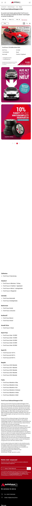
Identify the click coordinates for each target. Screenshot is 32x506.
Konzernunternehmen (16, 473)
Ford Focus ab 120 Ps (9, 352)
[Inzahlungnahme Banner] (16, 84)
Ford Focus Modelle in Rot (10, 387)
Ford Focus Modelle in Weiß (10, 395)
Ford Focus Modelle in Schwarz (11, 390)
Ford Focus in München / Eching (11, 283)
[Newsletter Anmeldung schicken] (29, 468)
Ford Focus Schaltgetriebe (10, 301)
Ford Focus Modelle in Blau (10, 382)
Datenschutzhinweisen (14, 474)
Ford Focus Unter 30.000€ (10, 345)
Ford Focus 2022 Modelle (10, 370)
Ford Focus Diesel (8, 320)
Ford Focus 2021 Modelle (10, 367)
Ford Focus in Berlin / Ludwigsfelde (13, 288)
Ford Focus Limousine (9, 310)
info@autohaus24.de (12, 497)
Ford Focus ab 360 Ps (9, 357)
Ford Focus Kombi (8, 308)
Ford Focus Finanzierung (9, 276)
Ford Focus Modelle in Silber (11, 392)
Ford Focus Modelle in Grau (10, 385)
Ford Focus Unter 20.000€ (10, 340)
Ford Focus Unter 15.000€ (10, 338)
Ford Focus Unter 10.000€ (10, 335)
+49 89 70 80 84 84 (10, 494)
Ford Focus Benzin (8, 318)
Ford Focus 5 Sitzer (8, 328)
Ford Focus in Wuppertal (9, 291)
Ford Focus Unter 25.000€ (10, 343)
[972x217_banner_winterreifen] (16, 122)
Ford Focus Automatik (9, 298)
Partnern (23, 473)
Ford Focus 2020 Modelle (10, 365)
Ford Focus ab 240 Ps (9, 355)
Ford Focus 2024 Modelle (10, 375)
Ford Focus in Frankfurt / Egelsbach (12, 286)
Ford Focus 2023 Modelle (10, 372)
